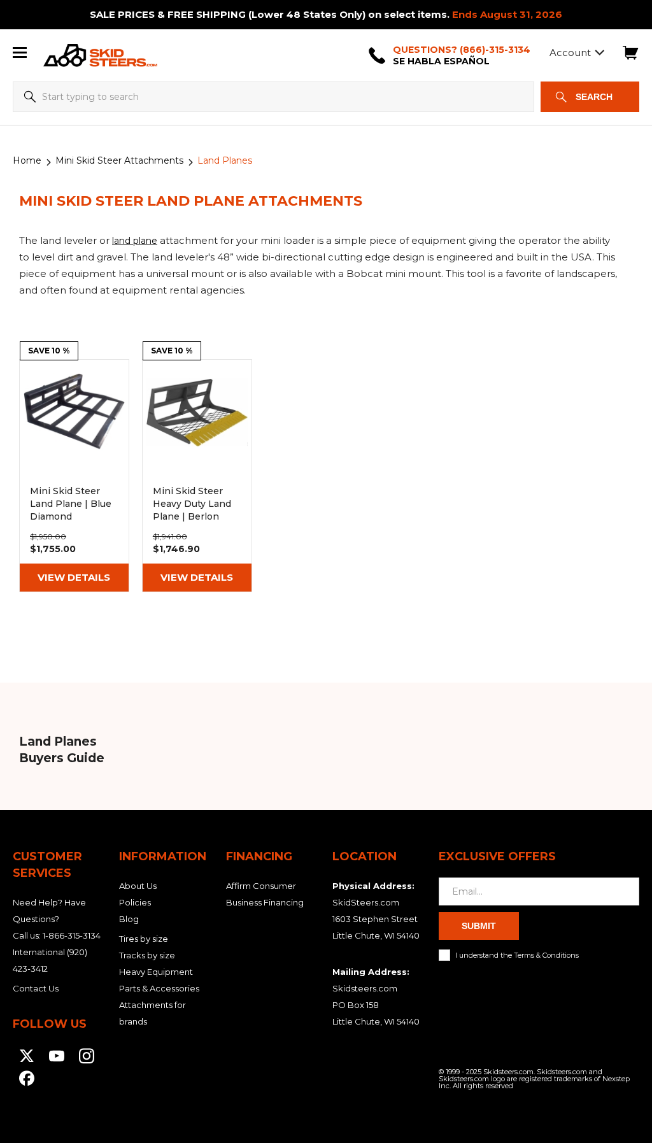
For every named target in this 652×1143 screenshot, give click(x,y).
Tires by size (143, 939)
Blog (129, 919)
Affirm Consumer (261, 886)
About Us (138, 886)
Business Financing (265, 902)
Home (27, 160)
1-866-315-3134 (72, 935)
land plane (134, 240)
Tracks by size (147, 955)
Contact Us (36, 988)
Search (594, 97)
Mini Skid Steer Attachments (119, 160)
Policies (135, 902)
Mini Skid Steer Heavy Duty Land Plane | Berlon (197, 476)
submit (479, 926)
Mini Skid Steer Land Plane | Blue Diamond (74, 476)
